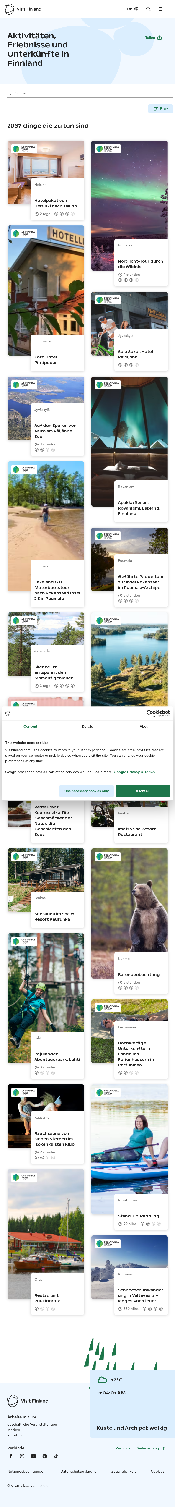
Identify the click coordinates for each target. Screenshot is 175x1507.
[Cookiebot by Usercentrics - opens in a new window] (150, 713)
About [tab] (145, 726)
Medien (13, 1430)
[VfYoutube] (33, 1456)
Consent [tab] (30, 726)
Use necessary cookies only (86, 791)
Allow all (142, 791)
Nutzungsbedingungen (26, 1471)
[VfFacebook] (10, 1456)
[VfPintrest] (44, 1456)
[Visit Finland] (23, 9)
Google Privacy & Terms (134, 772)
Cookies (157, 1471)
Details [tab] (87, 726)
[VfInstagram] (22, 1456)
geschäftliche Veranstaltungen (32, 1424)
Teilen (150, 37)
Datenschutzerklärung (78, 1471)
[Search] (148, 9)
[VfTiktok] (56, 1456)
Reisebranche (18, 1435)
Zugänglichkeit (123, 1471)
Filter (164, 109)
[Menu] (161, 9)
